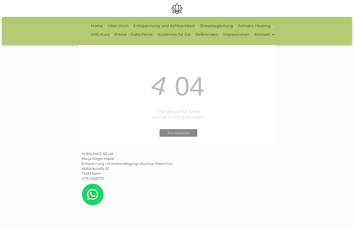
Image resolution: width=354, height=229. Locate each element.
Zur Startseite (178, 133)
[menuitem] (97, 27)
